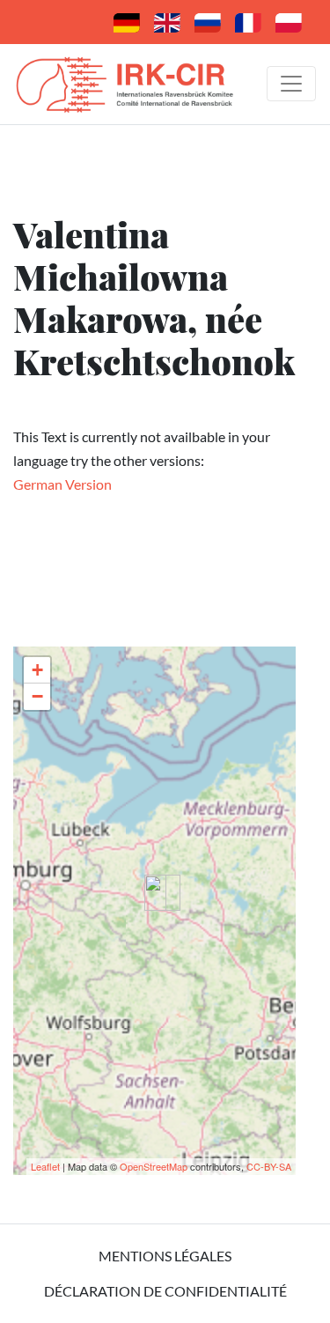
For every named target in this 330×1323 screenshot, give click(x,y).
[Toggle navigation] (291, 83)
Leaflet (45, 1166)
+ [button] (37, 670)
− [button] (37, 696)
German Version (62, 484)
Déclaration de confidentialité (165, 1290)
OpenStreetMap (153, 1166)
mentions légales (165, 1255)
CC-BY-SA (268, 1166)
